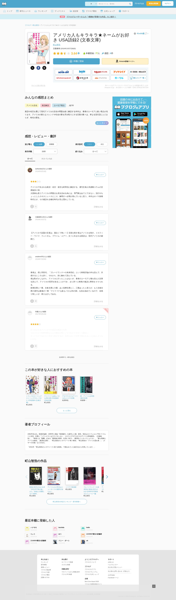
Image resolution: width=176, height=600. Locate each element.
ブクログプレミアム (91, 572)
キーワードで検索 (67, 562)
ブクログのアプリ (90, 569)
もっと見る (101, 123)
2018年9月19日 (40, 171)
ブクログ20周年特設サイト (93, 584)
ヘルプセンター (113, 564)
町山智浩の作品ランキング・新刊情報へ (67, 502)
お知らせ (111, 562)
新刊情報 (44, 564)
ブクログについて (90, 562)
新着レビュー (45, 567)
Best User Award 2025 (92, 581)
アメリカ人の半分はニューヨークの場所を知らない (55, 489)
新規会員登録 (153, 3)
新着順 (51, 144)
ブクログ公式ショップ (92, 574)
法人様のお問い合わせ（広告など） (119, 571)
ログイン (168, 3)
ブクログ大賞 (45, 572)
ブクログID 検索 (67, 574)
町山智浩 (56, 45)
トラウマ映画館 (71, 487)
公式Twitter (111, 575)
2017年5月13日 (40, 314)
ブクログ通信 (45, 575)
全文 (102, 144)
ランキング (44, 562)
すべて (30, 159)
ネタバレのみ (46, 159)
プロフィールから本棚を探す (71, 572)
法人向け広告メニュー (115, 567)
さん (41, 169)
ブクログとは (139, 3)
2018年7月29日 (40, 259)
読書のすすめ (45, 577)
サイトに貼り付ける (38, 85)
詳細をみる (98, 207)
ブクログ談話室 (46, 570)
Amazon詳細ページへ (127, 61)
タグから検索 (66, 564)
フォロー (100, 175)
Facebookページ (113, 577)
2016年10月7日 (40, 219)
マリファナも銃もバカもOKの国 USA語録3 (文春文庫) (52, 398)
